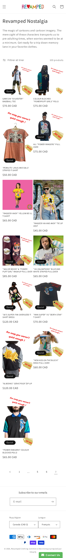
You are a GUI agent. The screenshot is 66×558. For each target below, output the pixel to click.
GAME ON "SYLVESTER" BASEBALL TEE (13, 100)
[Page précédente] (10, 472)
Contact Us (52, 555)
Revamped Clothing (19, 549)
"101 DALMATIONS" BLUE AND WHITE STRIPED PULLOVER (46, 270)
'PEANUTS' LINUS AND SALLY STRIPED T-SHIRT (16, 169)
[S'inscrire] (52, 502)
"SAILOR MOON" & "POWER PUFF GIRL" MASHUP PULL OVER (17, 270)
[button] (4, 6)
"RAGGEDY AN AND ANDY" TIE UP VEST (48, 224)
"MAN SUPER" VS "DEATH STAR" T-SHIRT (47, 316)
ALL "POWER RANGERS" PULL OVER (46, 145)
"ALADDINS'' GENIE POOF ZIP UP (17, 383)
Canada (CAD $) (20, 524)
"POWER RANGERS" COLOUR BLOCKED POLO (16, 451)
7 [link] (56, 471)
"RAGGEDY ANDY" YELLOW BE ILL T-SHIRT (17, 214)
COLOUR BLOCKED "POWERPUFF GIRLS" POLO (46, 100)
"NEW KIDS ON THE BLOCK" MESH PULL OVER (46, 361)
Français (46, 524)
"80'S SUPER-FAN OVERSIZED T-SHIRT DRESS (17, 316)
